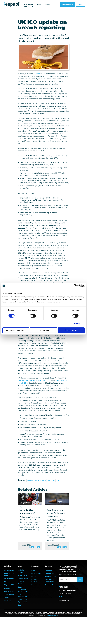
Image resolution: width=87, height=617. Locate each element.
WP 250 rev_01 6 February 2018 (31, 380)
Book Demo (67, 4)
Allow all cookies (71, 330)
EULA (20, 605)
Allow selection (43, 330)
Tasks (6, 598)
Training (7, 601)
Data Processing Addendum (22, 589)
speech (37, 74)
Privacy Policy (23, 575)
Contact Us (49, 585)
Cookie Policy (23, 579)
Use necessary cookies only (16, 330)
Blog (33, 570)
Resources (38, 4)
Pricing (48, 4)
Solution (28, 4)
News (33, 576)
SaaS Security (50, 576)
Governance (9, 570)
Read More (34, 547)
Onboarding (50, 573)
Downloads (35, 585)
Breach (30, 480)
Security (51, 480)
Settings (77, 324)
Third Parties (9, 594)
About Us (28, 6)
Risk (5, 582)
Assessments (9, 579)
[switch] (33, 316)
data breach (40, 480)
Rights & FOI (9, 585)
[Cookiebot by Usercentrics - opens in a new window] (75, 285)
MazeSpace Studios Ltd (52, 615)
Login (80, 4)
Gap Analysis (9, 591)
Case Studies (36, 573)
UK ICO (60, 480)
